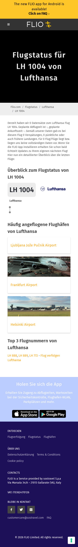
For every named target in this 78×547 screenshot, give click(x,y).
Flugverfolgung (16, 437)
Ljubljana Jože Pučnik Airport (33, 245)
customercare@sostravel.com (26, 517)
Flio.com (16, 107)
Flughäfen (50, 437)
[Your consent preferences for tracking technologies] (71, 540)
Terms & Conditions (48, 454)
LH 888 (12, 355)
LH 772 (33, 355)
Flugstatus (31, 107)
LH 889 (23, 355)
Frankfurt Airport (24, 285)
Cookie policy (16, 461)
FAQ (49, 517)
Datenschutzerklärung (21, 454)
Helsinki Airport (23, 324)
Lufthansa (48, 107)
